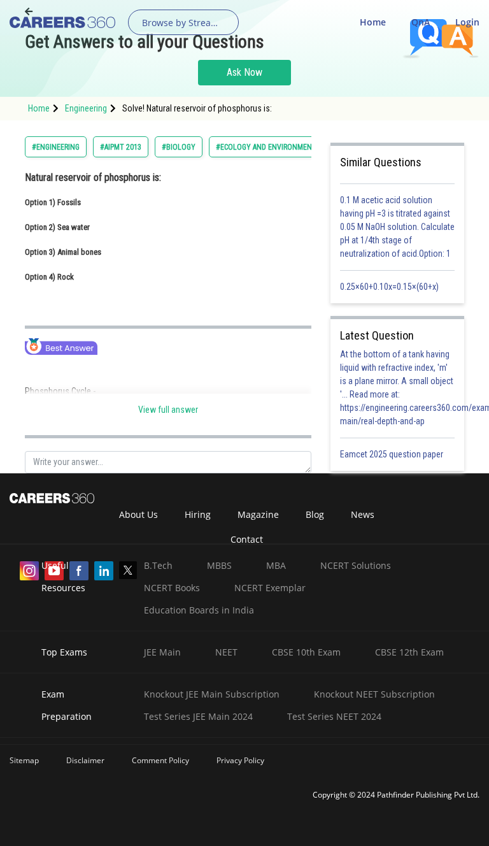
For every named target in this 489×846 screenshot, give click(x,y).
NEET (226, 652)
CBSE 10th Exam (306, 652)
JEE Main (162, 652)
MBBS (219, 565)
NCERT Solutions (355, 565)
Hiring (198, 514)
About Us (138, 514)
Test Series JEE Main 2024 (198, 716)
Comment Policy (160, 760)
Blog (315, 514)
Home (373, 22)
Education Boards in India (199, 610)
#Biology (178, 147)
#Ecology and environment (266, 147)
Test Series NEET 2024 (334, 716)
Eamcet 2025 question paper (392, 454)
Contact (246, 539)
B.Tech (158, 565)
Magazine (258, 514)
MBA (276, 565)
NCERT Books (172, 588)
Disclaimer (85, 760)
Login (467, 22)
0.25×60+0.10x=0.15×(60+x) (391, 287)
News (362, 514)
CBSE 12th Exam (409, 652)
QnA (420, 22)
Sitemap (24, 760)
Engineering (86, 108)
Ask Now (244, 72)
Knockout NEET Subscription (374, 694)
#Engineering (56, 147)
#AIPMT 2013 (120, 147)
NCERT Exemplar (270, 588)
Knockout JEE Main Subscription (212, 694)
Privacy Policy (240, 760)
